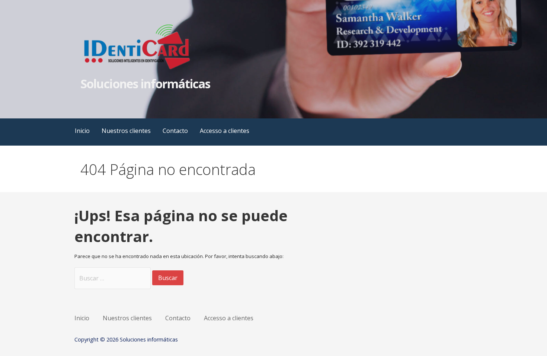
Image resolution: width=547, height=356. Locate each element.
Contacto (175, 131)
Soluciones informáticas (145, 84)
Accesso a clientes (224, 131)
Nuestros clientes (126, 131)
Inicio (82, 131)
